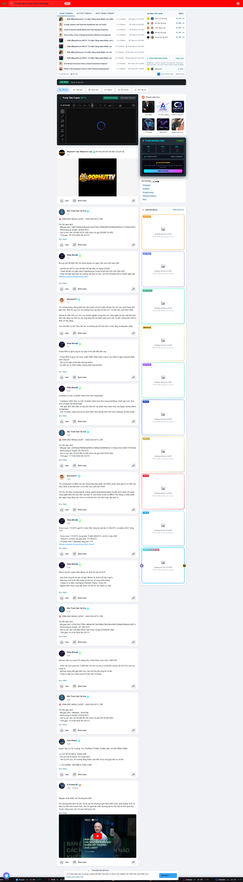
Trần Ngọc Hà (160, 28)
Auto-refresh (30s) (167, 74)
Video (109, 90)
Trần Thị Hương (161, 18)
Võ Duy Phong (160, 33)
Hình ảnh (94, 90)
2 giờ (68, 391)
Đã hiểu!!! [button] (165, 875)
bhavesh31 (72, 299)
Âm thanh (124, 90)
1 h (68, 214)
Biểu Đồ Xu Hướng (110, 98)
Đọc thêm (63, 239)
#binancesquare (65, 277)
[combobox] (40, 3)
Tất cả (64, 90)
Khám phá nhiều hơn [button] (74, 877)
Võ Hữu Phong (160, 23)
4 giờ (68, 700)
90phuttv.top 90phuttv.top (79, 151)
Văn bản (79, 90)
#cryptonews (78, 277)
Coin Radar (72, 740)
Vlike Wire (71, 255)
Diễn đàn (75, 74)
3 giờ (68, 567)
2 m (68, 155)
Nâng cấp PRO (163, 171)
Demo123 (158, 69)
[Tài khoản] (238, 3)
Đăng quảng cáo (178, 210)
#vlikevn (146, 189)
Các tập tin (141, 90)
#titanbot (147, 185)
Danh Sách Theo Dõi (128, 98)
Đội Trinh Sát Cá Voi (76, 211)
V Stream (71, 784)
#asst (91, 544)
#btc (86, 277)
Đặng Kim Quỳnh (161, 37)
